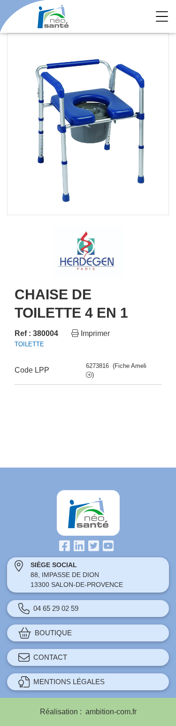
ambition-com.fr (111, 712)
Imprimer (94, 333)
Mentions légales (69, 682)
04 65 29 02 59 (55, 608)
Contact (50, 657)
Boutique (53, 633)
